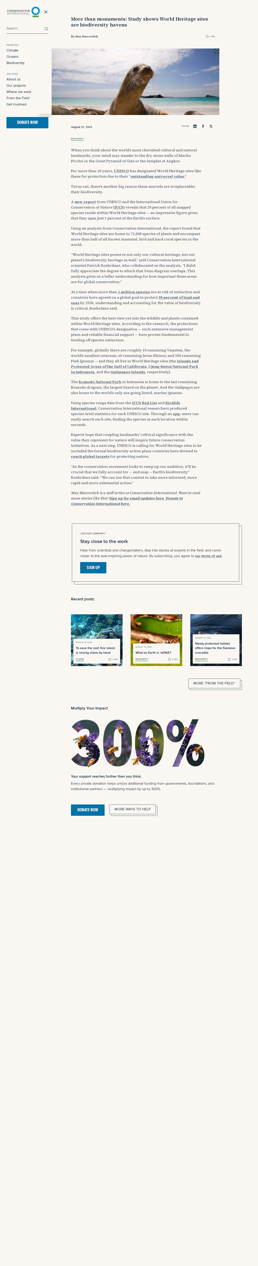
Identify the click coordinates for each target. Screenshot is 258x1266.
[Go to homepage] (23, 11)
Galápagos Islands (127, 371)
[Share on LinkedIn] (195, 126)
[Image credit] (216, 50)
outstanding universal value (157, 176)
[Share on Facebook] (203, 126)
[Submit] (45, 29)
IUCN (119, 207)
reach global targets (90, 456)
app (176, 413)
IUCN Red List (144, 402)
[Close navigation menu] (46, 11)
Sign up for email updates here (136, 498)
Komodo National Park (100, 381)
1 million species (134, 291)
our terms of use (208, 556)
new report (85, 201)
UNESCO (121, 170)
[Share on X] (211, 126)
